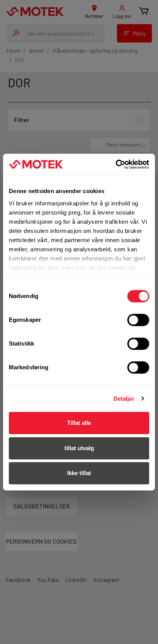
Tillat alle (79, 423)
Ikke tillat (79, 473)
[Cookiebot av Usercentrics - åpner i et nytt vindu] (115, 164)
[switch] (138, 320)
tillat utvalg (79, 448)
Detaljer (124, 398)
